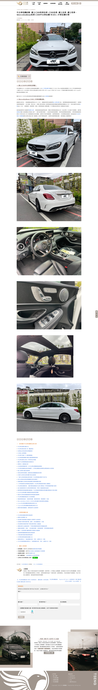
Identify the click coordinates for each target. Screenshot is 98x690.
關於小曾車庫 (67, 3)
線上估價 (55, 676)
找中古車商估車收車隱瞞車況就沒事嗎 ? (28, 479)
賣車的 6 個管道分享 (23, 464)
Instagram (72, 678)
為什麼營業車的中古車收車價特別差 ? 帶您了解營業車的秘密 (33, 488)
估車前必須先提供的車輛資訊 (25, 451)
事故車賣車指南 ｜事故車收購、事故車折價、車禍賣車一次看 (33, 499)
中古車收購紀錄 (39, 564)
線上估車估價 (56, 102)
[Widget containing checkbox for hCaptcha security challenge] (25, 612)
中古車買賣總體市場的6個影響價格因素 (28, 457)
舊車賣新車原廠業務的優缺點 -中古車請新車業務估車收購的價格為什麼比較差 (37, 490)
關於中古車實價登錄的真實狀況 (26, 462)
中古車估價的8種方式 (23, 446)
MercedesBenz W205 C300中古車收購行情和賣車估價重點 (33, 501)
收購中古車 (31, 110)
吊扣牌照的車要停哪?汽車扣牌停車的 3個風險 (29, 524)
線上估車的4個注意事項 (24, 470)
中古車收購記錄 (32, 9)
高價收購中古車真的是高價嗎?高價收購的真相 (29, 481)
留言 (19, 591)
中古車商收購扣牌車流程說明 (25, 515)
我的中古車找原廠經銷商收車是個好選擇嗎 (28, 494)
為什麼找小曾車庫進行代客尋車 (37, 551)
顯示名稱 (20, 602)
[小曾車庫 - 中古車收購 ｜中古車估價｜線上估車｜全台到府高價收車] (22, 3)
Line (70, 680)
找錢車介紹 (32, 553)
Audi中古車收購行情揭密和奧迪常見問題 (28, 492)
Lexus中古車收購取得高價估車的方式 (27, 503)
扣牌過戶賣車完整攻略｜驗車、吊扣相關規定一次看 (31, 521)
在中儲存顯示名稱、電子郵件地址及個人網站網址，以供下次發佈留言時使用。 (39, 608)
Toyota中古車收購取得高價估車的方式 (28, 505)
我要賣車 (45, 3)
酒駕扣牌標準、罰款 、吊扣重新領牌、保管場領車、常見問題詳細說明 (35, 528)
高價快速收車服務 (37, 548)
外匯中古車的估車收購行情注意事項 (27, 475)
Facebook (72, 676)
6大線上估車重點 (22, 453)
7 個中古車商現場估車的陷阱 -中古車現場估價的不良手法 (32, 477)
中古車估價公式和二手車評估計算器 (27, 459)
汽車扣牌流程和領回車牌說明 (25, 534)
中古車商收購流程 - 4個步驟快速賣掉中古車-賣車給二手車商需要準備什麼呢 (37, 486)
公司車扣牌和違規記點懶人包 (25, 537)
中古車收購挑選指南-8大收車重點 (26, 496)
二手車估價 (33, 3)
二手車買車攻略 (60, 3)
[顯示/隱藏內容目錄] (28, 76)
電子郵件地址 (42, 602)
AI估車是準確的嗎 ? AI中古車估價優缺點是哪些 (30, 466)
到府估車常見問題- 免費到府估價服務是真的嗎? (30, 472)
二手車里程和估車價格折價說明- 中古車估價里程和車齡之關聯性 (34, 483)
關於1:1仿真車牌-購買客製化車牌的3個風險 (29, 530)
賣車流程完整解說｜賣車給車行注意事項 (28, 507)
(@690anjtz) (72, 681)
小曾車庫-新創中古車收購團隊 (22, 9)
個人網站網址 (63, 602)
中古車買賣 (55, 681)
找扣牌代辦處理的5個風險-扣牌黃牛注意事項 (29, 519)
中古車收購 (39, 3)
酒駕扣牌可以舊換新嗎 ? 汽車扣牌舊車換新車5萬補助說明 (32, 526)
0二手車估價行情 (46, 88)
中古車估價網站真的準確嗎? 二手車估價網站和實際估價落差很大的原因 (36, 468)
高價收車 (19, 112)
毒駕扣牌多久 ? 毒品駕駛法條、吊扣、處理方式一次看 (31, 539)
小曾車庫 (32, 19)
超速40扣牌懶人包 (22, 517)
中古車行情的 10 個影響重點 (25, 455)
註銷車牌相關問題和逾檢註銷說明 (26, 532)
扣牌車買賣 (52, 3)
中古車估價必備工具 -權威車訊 (25, 448)
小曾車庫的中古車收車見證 (32, 555)
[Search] (80, 3)
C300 (34, 564)
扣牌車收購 (55, 680)
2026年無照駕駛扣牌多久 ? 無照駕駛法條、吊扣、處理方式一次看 (34, 541)
